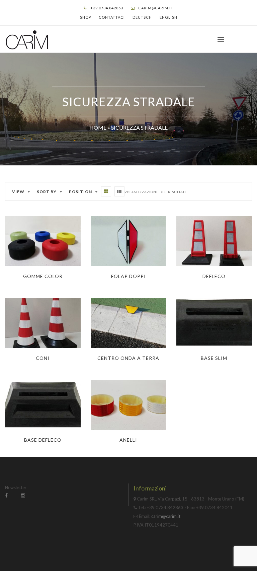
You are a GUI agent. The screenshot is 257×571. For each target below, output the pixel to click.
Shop (85, 17)
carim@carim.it (155, 8)
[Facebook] (6, 495)
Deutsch (142, 17)
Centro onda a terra (128, 358)
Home (97, 127)
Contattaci (112, 17)
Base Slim (214, 358)
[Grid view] (106, 191)
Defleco (214, 276)
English (168, 17)
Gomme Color (43, 276)
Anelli (128, 440)
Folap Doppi (128, 276)
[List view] (119, 191)
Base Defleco (43, 440)
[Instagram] (23, 495)
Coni (43, 358)
